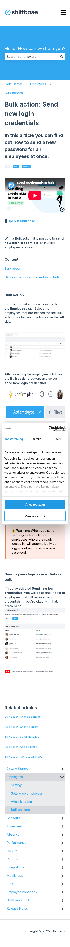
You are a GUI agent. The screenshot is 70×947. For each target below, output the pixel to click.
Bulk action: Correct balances (23, 756)
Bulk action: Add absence (21, 746)
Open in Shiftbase (21, 221)
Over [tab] (57, 439)
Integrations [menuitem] (15, 867)
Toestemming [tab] (13, 439)
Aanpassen (32, 516)
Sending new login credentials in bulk (32, 277)
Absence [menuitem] (13, 834)
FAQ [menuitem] (10, 884)
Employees (38, 84)
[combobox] (31, 56)
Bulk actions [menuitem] (20, 810)
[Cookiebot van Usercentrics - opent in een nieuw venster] (49, 428)
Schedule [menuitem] (13, 818)
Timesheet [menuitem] (14, 826)
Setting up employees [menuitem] (27, 793)
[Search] (61, 56)
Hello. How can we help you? (35, 48)
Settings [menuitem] (17, 785)
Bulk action (13, 268)
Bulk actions (14, 93)
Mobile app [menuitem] (15, 876)
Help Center (14, 84)
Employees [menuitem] (15, 777)
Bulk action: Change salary (21, 726)
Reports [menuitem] (12, 859)
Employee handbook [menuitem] (22, 892)
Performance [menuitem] (16, 843)
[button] (62, 769)
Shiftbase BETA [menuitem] (18, 900)
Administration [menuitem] (21, 801)
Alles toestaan (35, 504)
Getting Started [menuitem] (18, 768)
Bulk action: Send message (22, 736)
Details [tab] (36, 439)
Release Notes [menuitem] (17, 908)
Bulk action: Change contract (23, 716)
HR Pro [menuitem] (12, 851)
